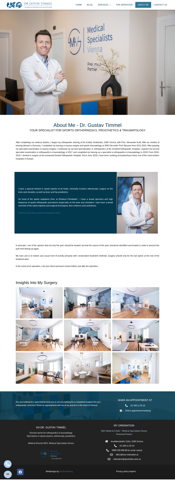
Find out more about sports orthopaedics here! (39, 213)
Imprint (132, 471)
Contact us (160, 5)
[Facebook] (20, 472)
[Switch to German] (7, 474)
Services (103, 5)
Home (79, 5)
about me (143, 5)
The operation (124, 5)
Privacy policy (122, 471)
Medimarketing (66, 471)
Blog (90, 5)
